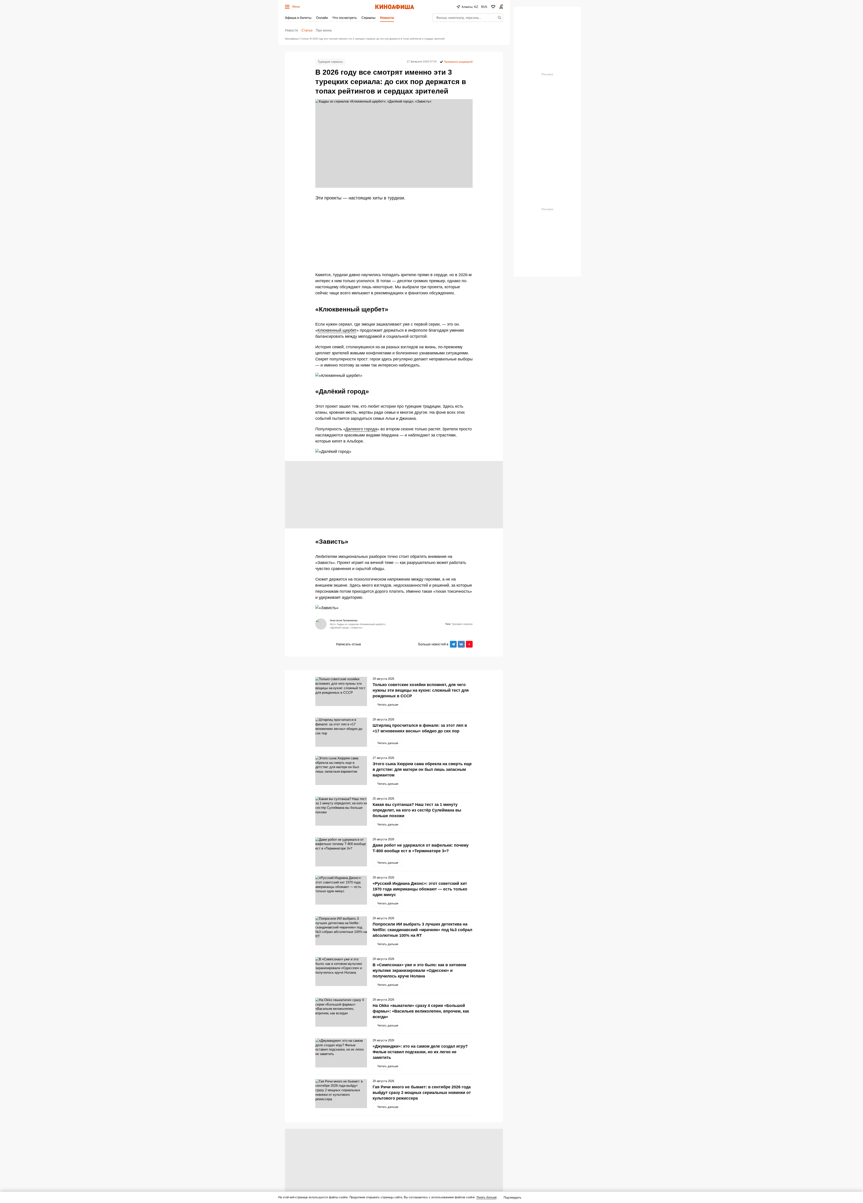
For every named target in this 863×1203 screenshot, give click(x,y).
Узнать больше (486, 1197)
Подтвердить (512, 1197)
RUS (484, 7)
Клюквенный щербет (337, 330)
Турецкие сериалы (330, 61)
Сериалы (368, 18)
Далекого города (361, 429)
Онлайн (322, 18)
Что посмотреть (344, 18)
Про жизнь (324, 30)
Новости (387, 18)
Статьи (306, 30)
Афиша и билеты (298, 18)
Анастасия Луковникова (343, 620)
